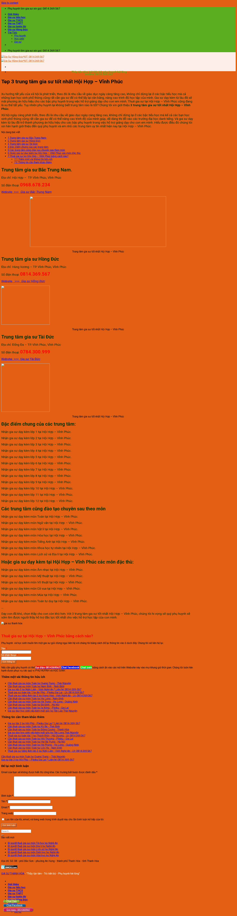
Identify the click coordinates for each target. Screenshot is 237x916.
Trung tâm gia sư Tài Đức (23, 143)
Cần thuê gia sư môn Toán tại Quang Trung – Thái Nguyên (33, 756)
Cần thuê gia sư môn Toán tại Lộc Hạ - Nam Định (35, 747)
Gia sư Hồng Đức (18, 29)
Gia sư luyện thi (17, 26)
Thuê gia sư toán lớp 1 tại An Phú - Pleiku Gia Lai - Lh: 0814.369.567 (46, 692)
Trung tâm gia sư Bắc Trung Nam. (27, 137)
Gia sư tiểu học (16, 17)
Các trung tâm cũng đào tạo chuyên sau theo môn (36, 150)
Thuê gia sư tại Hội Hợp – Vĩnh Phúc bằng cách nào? (38, 156)
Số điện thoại (9, 655)
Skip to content (9, 2)
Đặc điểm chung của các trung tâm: (28, 147)
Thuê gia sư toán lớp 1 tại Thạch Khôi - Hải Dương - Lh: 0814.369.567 (46, 735)
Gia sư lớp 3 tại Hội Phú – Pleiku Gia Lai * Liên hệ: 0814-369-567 (37, 759)
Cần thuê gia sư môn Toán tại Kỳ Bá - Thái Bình (34, 726)
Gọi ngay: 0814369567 (18, 909)
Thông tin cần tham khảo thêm (33, 162)
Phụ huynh (20, 35)
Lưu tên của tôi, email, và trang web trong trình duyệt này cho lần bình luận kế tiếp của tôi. (54, 819)
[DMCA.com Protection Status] (9, 867)
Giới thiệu (13, 14)
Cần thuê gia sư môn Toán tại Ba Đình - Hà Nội (33, 704)
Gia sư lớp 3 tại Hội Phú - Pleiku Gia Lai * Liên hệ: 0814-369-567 (44, 723)
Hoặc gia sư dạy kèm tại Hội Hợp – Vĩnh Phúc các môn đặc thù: (44, 153)
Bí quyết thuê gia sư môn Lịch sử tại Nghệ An (33, 849)
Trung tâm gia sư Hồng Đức (24, 140)
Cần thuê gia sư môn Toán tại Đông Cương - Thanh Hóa (38, 729)
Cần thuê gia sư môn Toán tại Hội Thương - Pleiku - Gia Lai (40, 738)
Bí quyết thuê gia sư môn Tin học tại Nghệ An (33, 843)
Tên (4, 648)
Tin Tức (12, 32)
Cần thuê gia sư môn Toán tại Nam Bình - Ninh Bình (36, 686)
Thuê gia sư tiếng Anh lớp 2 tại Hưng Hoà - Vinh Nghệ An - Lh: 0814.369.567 (50, 695)
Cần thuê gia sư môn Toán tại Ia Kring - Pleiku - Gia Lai (38, 707)
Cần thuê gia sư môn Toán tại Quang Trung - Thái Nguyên (39, 683)
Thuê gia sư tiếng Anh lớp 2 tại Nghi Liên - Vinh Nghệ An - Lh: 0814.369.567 (50, 750)
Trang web (7, 813)
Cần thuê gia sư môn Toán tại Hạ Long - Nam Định (36, 698)
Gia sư (17, 41)
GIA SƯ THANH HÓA (13, 873)
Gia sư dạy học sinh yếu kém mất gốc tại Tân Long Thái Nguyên (43, 732)
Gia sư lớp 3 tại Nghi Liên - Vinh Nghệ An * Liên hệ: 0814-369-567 (44, 689)
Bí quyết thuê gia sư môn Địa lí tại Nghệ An (31, 846)
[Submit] (2, 835)
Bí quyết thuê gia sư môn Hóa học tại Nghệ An (33, 855)
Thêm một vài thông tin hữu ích (33, 159)
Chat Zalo (11, 901)
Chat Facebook (14, 905)
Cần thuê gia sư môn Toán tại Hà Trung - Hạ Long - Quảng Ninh (43, 701)
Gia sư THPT (15, 23)
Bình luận (7, 795)
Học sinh (19, 38)
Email (5, 807)
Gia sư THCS (15, 20)
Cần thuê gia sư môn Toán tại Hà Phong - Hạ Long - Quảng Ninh (43, 744)
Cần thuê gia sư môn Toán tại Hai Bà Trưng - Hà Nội (36, 741)
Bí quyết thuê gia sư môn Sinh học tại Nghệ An (33, 852)
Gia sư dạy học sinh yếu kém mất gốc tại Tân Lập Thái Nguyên (42, 710)
